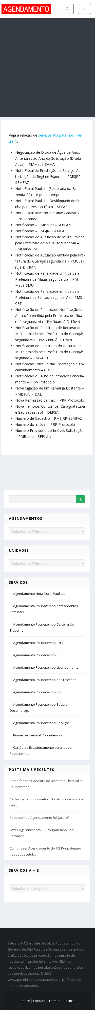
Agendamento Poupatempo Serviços (41, 723)
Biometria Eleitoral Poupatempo (37, 735)
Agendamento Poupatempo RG (37, 692)
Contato (39, 1000)
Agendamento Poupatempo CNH (38, 642)
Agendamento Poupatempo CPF (37, 655)
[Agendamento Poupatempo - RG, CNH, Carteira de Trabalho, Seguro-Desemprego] (26, 8)
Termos (54, 1000)
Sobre (25, 1000)
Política (69, 1000)
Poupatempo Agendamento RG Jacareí (39, 817)
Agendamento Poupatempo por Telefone (45, 679)
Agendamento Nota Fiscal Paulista (39, 593)
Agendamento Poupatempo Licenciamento (46, 667)
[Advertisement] (47, 67)
